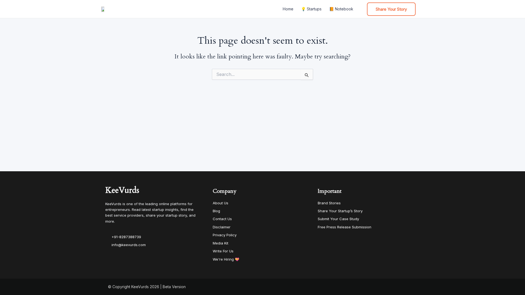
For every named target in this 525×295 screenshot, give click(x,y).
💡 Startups (311, 9)
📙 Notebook (341, 9)
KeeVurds (122, 190)
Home (288, 9)
